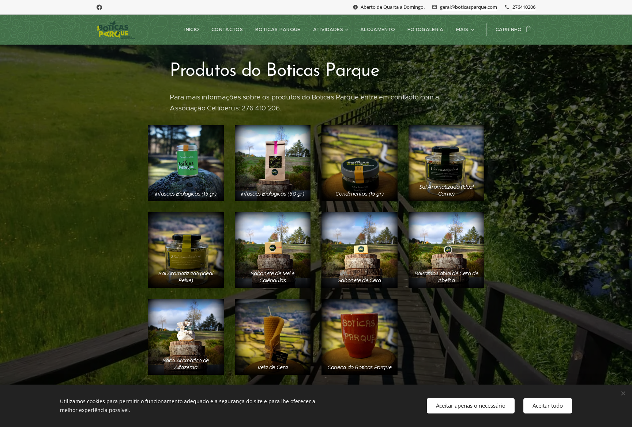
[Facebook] (99, 7)
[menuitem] (191, 29)
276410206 (523, 7)
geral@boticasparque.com (468, 7)
